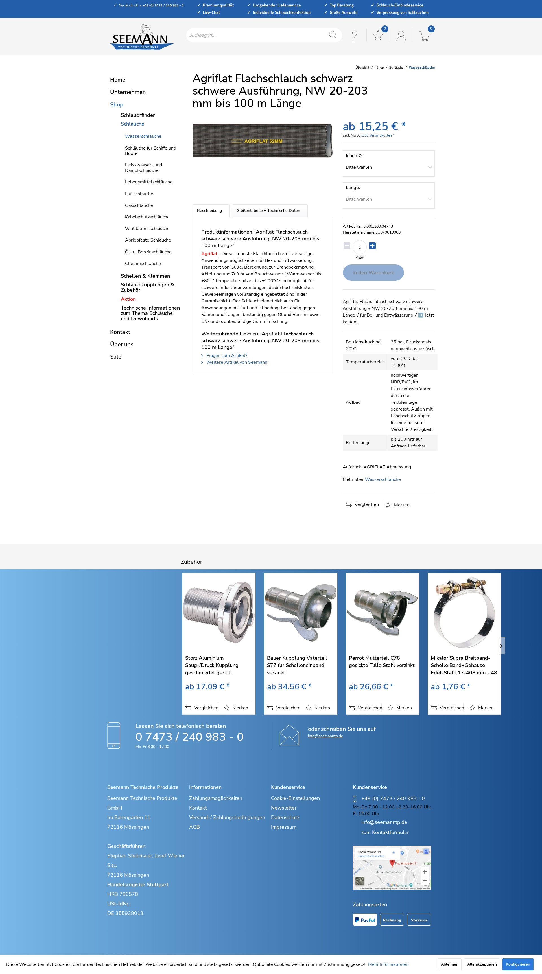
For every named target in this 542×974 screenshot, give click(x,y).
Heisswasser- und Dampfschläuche (143, 168)
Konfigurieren (518, 964)
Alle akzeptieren (482, 964)
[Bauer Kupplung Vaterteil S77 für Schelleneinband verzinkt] (300, 612)
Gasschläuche (139, 205)
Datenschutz (285, 817)
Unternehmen (128, 92)
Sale (115, 357)
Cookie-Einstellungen (295, 798)
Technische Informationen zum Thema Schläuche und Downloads (150, 313)
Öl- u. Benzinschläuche (148, 252)
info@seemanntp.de (325, 736)
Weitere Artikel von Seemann (236, 362)
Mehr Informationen (388, 964)
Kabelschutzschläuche (147, 217)
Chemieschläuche (143, 263)
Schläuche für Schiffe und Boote (150, 151)
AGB (194, 827)
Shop (116, 104)
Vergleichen (366, 504)
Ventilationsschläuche (147, 228)
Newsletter (283, 807)
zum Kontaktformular (385, 832)
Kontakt (120, 332)
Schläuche (132, 123)
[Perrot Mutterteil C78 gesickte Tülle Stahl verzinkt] (382, 612)
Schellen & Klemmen (145, 276)
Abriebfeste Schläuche (148, 240)
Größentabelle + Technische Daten (268, 210)
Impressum (283, 827)
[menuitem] (264, 35)
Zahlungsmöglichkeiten (215, 798)
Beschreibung (209, 210)
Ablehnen (449, 964)
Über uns (122, 344)
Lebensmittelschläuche (148, 182)
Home (117, 80)
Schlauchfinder (138, 115)
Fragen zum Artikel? (226, 355)
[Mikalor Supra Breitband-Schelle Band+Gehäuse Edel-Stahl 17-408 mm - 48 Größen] (464, 612)
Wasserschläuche (143, 136)
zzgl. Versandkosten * (377, 135)
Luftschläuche (139, 194)
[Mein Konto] (401, 35)
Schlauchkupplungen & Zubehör (147, 287)
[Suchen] (333, 35)
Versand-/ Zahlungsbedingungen (227, 817)
